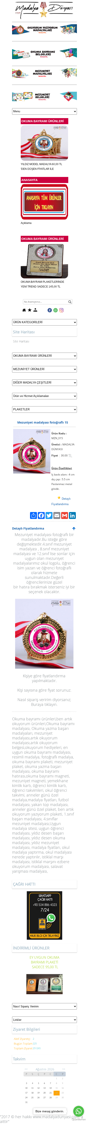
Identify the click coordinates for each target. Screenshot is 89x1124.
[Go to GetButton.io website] (79, 1119)
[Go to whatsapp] (78, 1111)
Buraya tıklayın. (44, 704)
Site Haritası (21, 341)
